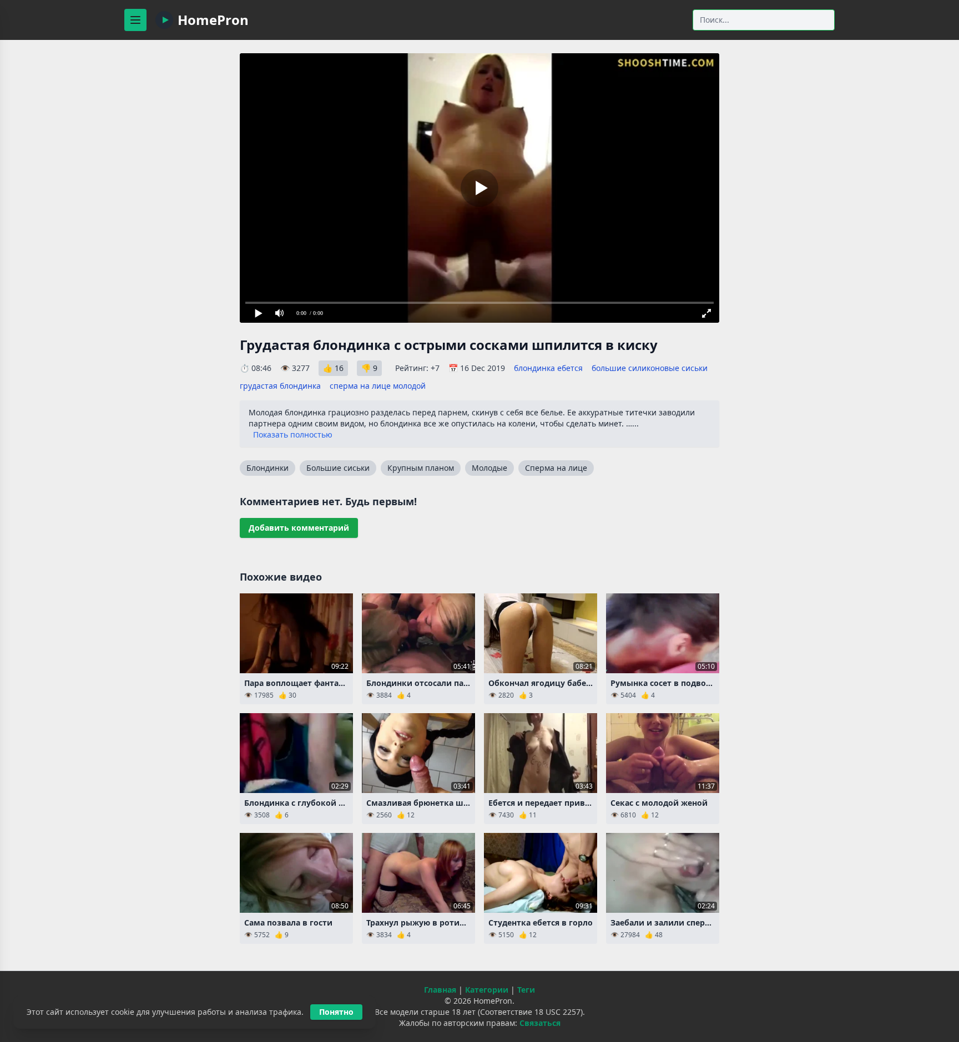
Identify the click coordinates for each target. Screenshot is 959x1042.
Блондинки (267, 467)
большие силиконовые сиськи (650, 368)
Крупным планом (420, 467)
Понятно (336, 1012)
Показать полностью (292, 434)
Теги (526, 989)
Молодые (489, 467)
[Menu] (135, 20)
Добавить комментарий (299, 527)
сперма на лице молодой (378, 385)
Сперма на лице (556, 467)
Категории (486, 989)
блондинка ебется (548, 368)
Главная (440, 989)
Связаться (540, 1023)
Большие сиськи (338, 467)
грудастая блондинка (280, 385)
